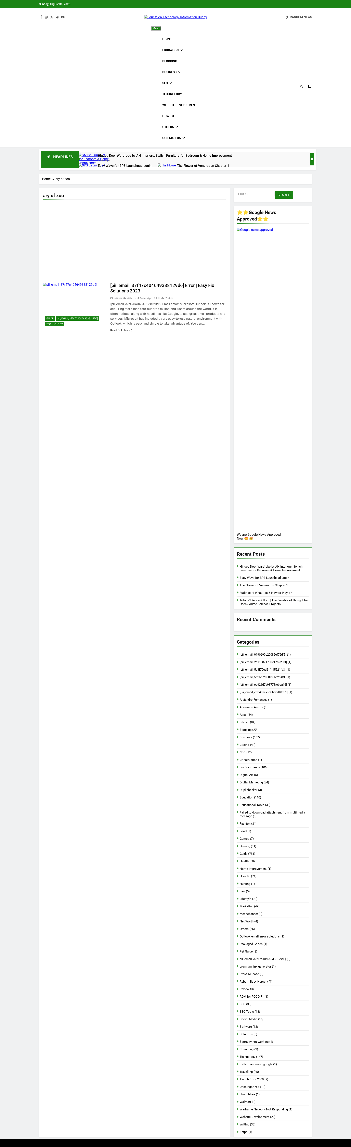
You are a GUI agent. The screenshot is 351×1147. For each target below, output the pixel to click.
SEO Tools (247, 1011)
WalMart (245, 1102)
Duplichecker (248, 790)
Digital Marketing (251, 782)
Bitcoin (244, 722)
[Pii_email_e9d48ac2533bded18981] (264, 692)
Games (244, 839)
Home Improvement (253, 869)
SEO (165, 83)
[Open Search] (301, 86)
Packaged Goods (251, 944)
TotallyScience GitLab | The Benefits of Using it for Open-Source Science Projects (274, 602)
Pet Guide (246, 951)
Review (244, 989)
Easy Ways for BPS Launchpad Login (125, 166)
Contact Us (171, 138)
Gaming (245, 846)
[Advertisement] (134, 232)
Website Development (179, 105)
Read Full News (120, 330)
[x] (51, 17)
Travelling (246, 1072)
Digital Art (246, 775)
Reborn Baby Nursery (254, 981)
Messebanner (249, 914)
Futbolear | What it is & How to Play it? (266, 593)
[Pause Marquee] (312, 159)
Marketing (246, 906)
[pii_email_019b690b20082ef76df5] (263, 654)
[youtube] (63, 17)
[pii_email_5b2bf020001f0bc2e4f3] (263, 677)
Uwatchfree (247, 1094)
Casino (244, 745)
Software (246, 1027)
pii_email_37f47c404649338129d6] (77, 318)
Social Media (248, 1019)
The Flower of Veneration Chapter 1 (203, 166)
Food (243, 831)
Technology (172, 94)
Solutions (246, 1034)
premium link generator (255, 966)
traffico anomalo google (256, 1064)
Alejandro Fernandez (253, 700)
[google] (57, 17)
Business (169, 72)
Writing (244, 1124)
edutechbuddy (123, 298)
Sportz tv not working (254, 1042)
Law (242, 891)
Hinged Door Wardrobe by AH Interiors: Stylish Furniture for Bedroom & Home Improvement (165, 155)
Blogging (169, 61)
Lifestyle (245, 899)
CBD (243, 752)
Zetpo (244, 1132)
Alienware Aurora (251, 707)
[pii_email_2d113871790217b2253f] (263, 662)
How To (168, 116)
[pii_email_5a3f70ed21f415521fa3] (263, 669)
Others (168, 127)
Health (244, 861)
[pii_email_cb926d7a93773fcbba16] (263, 684)
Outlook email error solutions (260, 936)
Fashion (245, 823)
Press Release (249, 974)
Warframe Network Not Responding (264, 1109)
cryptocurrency (250, 767)
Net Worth (247, 921)
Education (170, 50)
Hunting (245, 884)
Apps (243, 715)
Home (166, 39)
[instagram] (46, 17)
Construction (248, 760)
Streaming (247, 1049)
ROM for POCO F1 (252, 996)
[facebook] (41, 17)
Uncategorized (249, 1087)
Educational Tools (252, 805)
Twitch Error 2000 (252, 1079)
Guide (50, 318)
